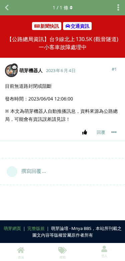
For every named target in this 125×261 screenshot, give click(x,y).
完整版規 (36, 228)
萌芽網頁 (12, 228)
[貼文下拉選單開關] (114, 132)
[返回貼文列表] (6, 7)
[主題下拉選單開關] (118, 7)
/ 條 (60, 7)
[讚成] (86, 132)
